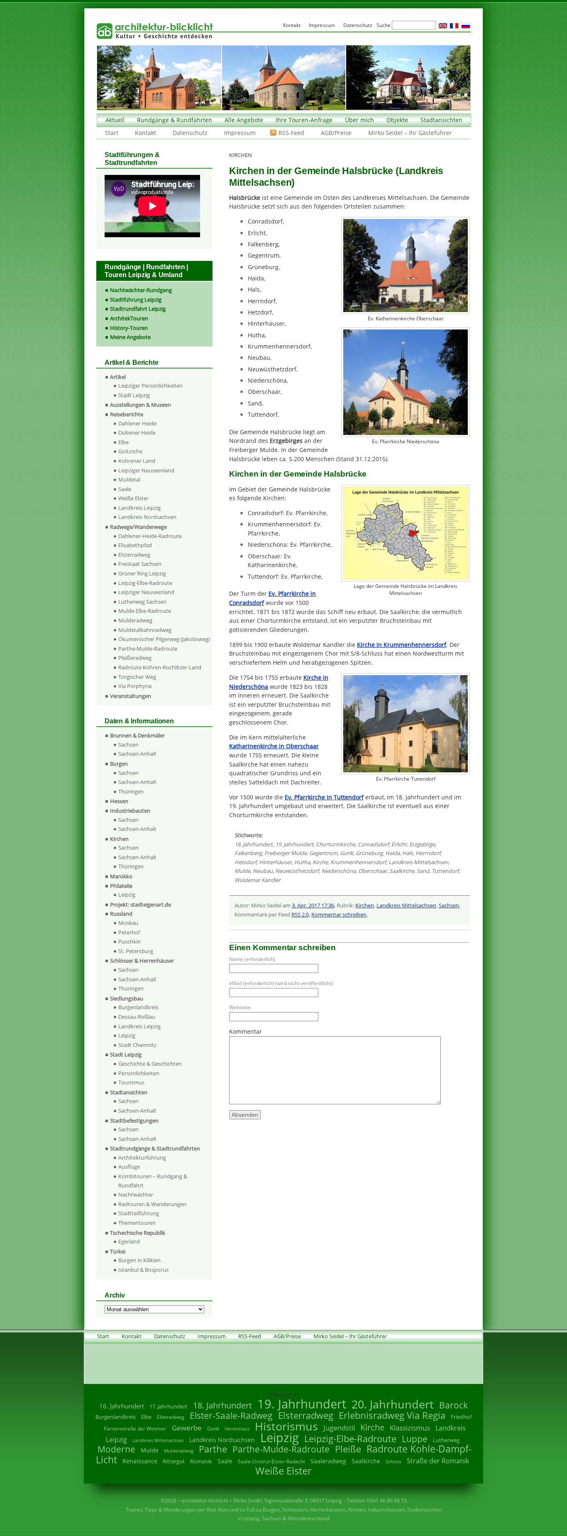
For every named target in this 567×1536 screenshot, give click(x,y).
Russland (121, 913)
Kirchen (364, 905)
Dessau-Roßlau (136, 1016)
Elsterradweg (134, 554)
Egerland (129, 1241)
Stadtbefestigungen (134, 1120)
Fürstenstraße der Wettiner (135, 1428)
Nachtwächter (135, 1194)
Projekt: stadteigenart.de (140, 904)
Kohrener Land (136, 460)
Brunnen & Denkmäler (137, 735)
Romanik (201, 1461)
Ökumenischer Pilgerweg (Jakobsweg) (164, 639)
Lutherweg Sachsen (142, 601)
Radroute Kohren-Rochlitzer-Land (159, 667)
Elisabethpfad (135, 545)
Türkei (117, 1251)
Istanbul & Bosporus (143, 1269)
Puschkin (129, 941)
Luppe (415, 1439)
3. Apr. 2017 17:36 (313, 905)
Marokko (121, 876)
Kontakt (145, 133)
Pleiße (348, 1449)
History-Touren (129, 328)
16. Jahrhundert (121, 1406)
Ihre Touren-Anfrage (304, 120)
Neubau (263, 871)
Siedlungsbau (126, 998)
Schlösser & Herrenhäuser (142, 960)
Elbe (123, 442)
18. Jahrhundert (254, 844)
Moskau (128, 923)
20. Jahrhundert (393, 1404)
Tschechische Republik (137, 1232)
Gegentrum (323, 853)
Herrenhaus (237, 1428)
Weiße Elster (133, 498)
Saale (124, 489)
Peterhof (129, 932)
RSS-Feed (291, 133)
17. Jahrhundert (168, 1406)
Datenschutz (190, 133)
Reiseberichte (126, 414)
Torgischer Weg (137, 677)
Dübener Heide (137, 432)
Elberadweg (170, 1417)
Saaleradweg (328, 1461)
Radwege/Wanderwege (138, 527)
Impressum (240, 133)
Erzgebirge (422, 844)
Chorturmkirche (335, 844)
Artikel (118, 377)
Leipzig (126, 894)
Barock (453, 1405)
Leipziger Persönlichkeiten (150, 385)
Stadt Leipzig (134, 395)
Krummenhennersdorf (358, 862)
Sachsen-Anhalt (137, 753)
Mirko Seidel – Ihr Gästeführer (410, 133)
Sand (423, 871)
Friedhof (461, 1416)
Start (111, 133)
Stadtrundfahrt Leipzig (138, 308)
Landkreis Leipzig (139, 507)
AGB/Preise (336, 133)
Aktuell (115, 120)
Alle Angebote (244, 120)
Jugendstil (339, 1428)
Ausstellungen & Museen (140, 404)
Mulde (242, 871)
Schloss (393, 1462)
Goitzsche (130, 451)
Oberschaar (372, 871)
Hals (407, 853)
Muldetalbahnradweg (144, 630)
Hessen (119, 801)
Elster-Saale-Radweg (231, 1415)
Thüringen (131, 791)
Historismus (286, 1426)
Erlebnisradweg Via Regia (392, 1415)
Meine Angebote (130, 337)
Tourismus (131, 1082)
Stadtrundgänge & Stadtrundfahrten (155, 1148)
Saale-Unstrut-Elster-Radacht (271, 1461)
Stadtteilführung (138, 1213)
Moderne (116, 1449)
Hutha (302, 862)
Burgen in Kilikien (139, 1260)
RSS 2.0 (300, 914)
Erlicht (399, 844)
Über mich (359, 120)
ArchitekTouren (129, 318)
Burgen (119, 763)
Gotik (346, 853)
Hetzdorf (246, 862)
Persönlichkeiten (138, 1073)
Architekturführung (142, 1157)
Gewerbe (187, 1428)
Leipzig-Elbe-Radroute (145, 583)
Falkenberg (248, 853)
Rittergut (174, 1461)
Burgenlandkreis (138, 1007)
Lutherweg (446, 1440)
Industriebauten (130, 810)
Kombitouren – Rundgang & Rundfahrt (152, 1180)
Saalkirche (401, 871)
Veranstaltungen (130, 696)
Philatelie (121, 886)
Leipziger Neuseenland (146, 470)
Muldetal (129, 479)
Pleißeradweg (135, 657)
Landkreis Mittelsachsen (418, 862)
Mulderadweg (135, 620)
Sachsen (449, 905)
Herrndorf (427, 853)
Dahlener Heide (137, 423)
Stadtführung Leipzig (135, 299)
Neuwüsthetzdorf (297, 871)
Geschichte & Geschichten (150, 1063)
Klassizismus (410, 1428)
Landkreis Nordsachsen (147, 517)
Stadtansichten (441, 120)
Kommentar (245, 1031)
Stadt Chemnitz (137, 1045)
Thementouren (137, 1222)
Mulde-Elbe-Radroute (144, 610)
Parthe (213, 1449)
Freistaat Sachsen (139, 564)
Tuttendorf (445, 871)
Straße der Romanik (438, 1460)
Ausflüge (129, 1166)
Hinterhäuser (275, 862)
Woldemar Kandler (258, 880)
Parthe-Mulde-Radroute (147, 648)
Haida (392, 853)
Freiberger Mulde (285, 853)
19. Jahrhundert (294, 844)
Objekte (397, 120)
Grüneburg (369, 853)
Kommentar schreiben (339, 914)
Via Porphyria (135, 686)
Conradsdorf (373, 844)
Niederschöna (338, 871)
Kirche (320, 862)
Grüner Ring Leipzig (142, 573)
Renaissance (139, 1461)
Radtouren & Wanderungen (152, 1204)
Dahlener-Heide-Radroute (150, 536)
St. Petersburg (135, 951)
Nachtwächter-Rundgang (141, 290)
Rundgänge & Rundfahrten (174, 120)
